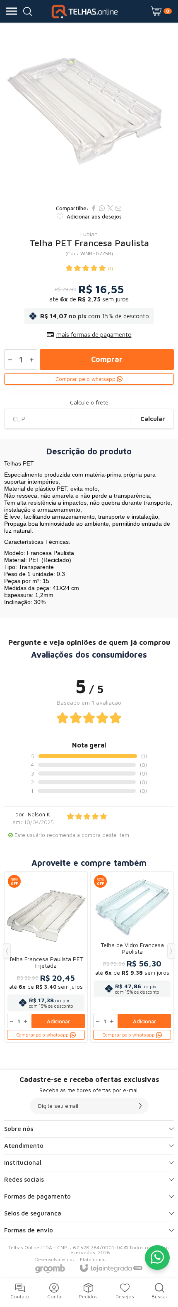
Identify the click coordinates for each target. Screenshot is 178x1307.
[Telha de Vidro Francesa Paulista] (132, 957)
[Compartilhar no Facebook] (93, 208)
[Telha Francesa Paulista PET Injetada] (46, 957)
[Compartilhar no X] (110, 208)
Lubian (89, 234)
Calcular (152, 418)
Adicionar (58, 1021)
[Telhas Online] (87, 11)
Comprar (107, 359)
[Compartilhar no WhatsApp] (102, 208)
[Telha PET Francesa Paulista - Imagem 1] (89, 111)
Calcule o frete (89, 402)
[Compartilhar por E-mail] (118, 208)
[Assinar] (140, 1106)
